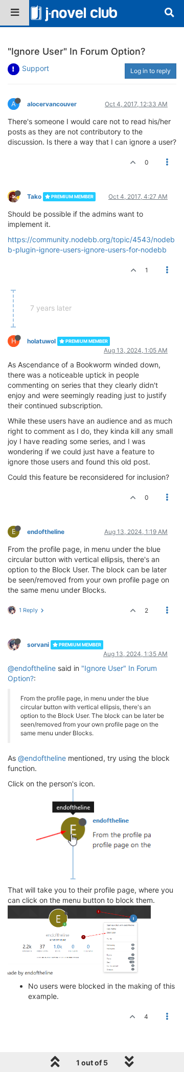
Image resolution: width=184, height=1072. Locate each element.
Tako (34, 196)
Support (35, 68)
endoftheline (45, 531)
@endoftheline (32, 668)
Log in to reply (150, 71)
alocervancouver (52, 104)
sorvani (38, 644)
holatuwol (41, 341)
